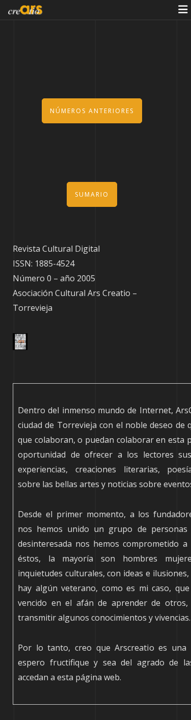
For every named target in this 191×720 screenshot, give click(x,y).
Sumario (92, 194)
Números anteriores (92, 110)
